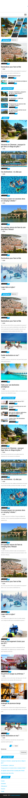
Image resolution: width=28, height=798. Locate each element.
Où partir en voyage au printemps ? (12, 674)
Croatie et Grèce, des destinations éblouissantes (17, 419)
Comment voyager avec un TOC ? (16, 401)
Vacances (3, 788)
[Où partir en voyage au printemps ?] (14, 662)
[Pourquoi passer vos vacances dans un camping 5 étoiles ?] (4, 105)
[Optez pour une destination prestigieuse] (4, 82)
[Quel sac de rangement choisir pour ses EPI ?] (14, 630)
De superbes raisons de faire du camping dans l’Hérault (17, 110)
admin (5, 34)
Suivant (16, 745)
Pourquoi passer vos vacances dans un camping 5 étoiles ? (17, 104)
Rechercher (3, 749)
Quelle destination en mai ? (14, 75)
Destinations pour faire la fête (11, 67)
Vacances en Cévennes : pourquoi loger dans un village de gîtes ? (7, 30)
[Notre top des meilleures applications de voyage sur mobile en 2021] (4, 413)
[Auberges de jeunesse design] (14, 691)
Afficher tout (13, 40)
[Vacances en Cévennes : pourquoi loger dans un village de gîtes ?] (14, 27)
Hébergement (4, 786)
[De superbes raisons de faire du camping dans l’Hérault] (4, 111)
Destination (3, 783)
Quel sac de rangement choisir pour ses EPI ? (13, 642)
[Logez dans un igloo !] (14, 272)
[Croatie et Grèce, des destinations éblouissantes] (4, 419)
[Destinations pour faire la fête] (14, 52)
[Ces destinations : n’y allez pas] (4, 99)
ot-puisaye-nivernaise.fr (15, 795)
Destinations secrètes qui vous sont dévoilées (17, 407)
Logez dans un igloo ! (8, 287)
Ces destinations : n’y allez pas (16, 98)
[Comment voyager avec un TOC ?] (4, 402)
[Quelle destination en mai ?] (4, 77)
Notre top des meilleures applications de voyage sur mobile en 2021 (17, 413)
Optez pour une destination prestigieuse (17, 81)
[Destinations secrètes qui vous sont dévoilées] (4, 407)
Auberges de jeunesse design (11, 703)
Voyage (2, 791)
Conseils (3, 781)
